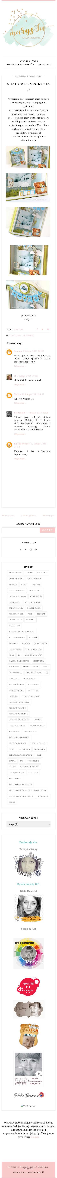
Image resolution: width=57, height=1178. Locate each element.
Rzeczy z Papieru (17, 726)
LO (19, 655)
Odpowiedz (20, 366)
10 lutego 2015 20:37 (33, 394)
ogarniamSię (15, 673)
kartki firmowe (17, 637)
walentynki (33, 761)
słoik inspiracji (39, 743)
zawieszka (43, 796)
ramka (38, 720)
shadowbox (29, 336)
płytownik (33, 684)
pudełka (13, 696)
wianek (12, 767)
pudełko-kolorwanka (20, 720)
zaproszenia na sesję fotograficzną (27, 790)
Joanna (18, 351)
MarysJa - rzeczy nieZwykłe (34, 1167)
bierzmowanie (34, 579)
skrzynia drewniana (19, 737)
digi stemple (45, 64)
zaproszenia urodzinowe (21, 796)
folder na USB (16, 614)
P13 (46, 673)
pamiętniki (14, 678)
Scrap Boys (15, 731)
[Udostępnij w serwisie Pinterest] (48, 329)
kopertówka (41, 643)
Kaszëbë (33, 637)
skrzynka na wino (18, 743)
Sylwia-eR (19, 412)
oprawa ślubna (33, 673)
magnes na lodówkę (19, 661)
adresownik (15, 573)
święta (12, 761)
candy (24, 584)
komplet (13, 643)
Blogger (35, 1137)
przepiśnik (33, 690)
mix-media (14, 667)
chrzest (36, 584)
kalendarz (14, 626)
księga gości (15, 649)
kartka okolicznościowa (21, 631)
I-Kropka (30, 620)
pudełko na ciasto (31, 696)
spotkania (25, 749)
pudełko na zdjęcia (18, 714)
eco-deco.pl (15, 602)
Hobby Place (15, 620)
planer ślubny (16, 684)
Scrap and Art (37, 726)
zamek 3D (33, 773)
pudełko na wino (17, 708)
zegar (12, 802)
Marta (17, 394)
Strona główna (29, 61)
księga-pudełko (34, 649)
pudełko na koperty (19, 702)
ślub (39, 755)
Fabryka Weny (16, 608)
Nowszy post (8, 515)
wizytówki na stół (29, 767)
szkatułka (39, 749)
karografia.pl (34, 1172)
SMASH (12, 749)
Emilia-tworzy (22, 443)
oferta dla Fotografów (20, 64)
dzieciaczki (15, 336)
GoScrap (41, 614)
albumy (29, 573)
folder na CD (34, 608)
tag (21, 761)
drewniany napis (17, 596)
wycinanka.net (16, 773)
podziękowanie (16, 690)
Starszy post (49, 515)
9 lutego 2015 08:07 (33, 350)
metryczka (38, 661)
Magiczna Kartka (33, 655)
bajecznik (42, 573)
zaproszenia (15, 778)
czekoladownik (17, 590)
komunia (26, 643)
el (15, 375)
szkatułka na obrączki (20, 755)
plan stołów (30, 678)
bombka (13, 584)
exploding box (32, 602)
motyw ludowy (30, 667)
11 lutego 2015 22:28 (37, 412)
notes (46, 667)
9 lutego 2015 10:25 (27, 375)
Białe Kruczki (16, 579)
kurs (11, 655)
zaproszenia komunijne (20, 784)
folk (30, 614)
